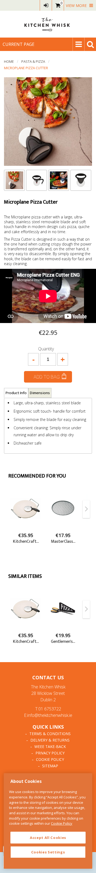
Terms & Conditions (50, 733)
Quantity (46, 349)
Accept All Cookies (48, 837)
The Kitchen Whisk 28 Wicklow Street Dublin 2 (48, 693)
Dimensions (40, 393)
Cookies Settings (48, 852)
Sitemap (50, 765)
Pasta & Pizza (33, 61)
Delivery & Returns (50, 740)
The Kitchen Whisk (48, 24)
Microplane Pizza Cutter (26, 67)
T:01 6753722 (48, 709)
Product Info (16, 393)
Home (9, 61)
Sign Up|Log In (46, 5)
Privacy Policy (50, 752)
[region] (48, 821)
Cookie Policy (50, 759)
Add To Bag (47, 377)
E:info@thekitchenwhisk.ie (48, 715)
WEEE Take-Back (50, 746)
